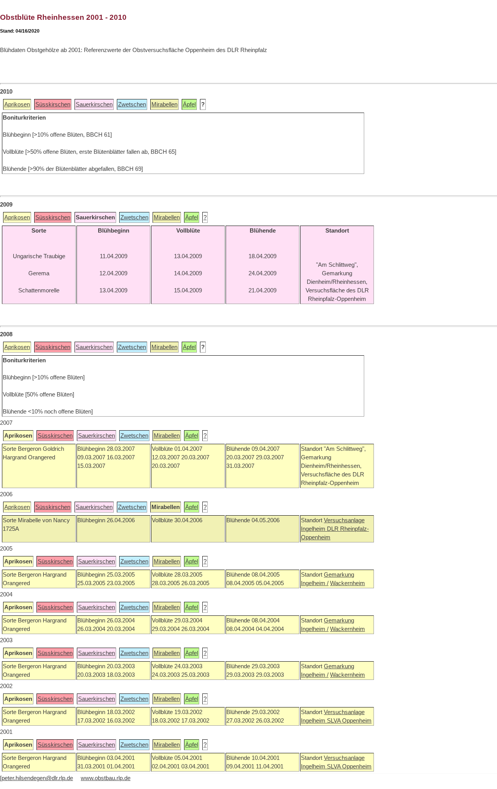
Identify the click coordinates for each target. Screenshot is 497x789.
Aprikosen (17, 104)
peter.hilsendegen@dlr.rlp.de (37, 778)
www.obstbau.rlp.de (105, 778)
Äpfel (189, 104)
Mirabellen (164, 104)
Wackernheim (347, 583)
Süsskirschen (52, 104)
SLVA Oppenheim (349, 721)
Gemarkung (339, 575)
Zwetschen (132, 104)
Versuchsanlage (344, 520)
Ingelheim (314, 529)
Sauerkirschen (94, 104)
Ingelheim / (314, 583)
